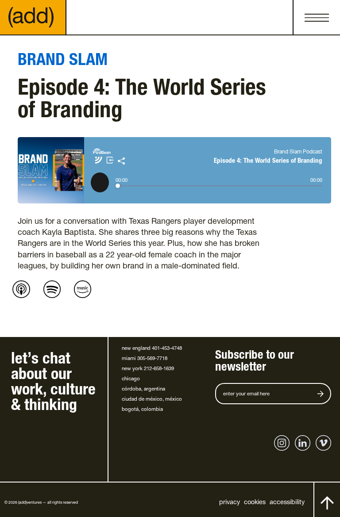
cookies (255, 503)
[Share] (121, 163)
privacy (229, 503)
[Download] (111, 163)
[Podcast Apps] (99, 163)
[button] (316, 17)
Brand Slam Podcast (298, 152)
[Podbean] (102, 152)
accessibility (287, 503)
